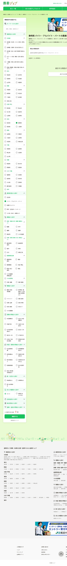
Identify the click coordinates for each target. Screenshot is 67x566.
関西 (5, 481)
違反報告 (43, 552)
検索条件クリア (15, 420)
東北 (5, 462)
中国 (5, 486)
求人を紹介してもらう (32, 9)
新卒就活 (52, 9)
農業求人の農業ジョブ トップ (9, 14)
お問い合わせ (44, 549)
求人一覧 (13, 9)
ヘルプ (18, 549)
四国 (5, 491)
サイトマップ (20, 552)
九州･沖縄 (7, 495)
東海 (20, 14)
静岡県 (24, 14)
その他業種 (57, 478)
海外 (5, 500)
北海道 (6, 455)
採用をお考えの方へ (45, 554)
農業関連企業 (57, 472)
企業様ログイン (20, 554)
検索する (15, 416)
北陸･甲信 (7, 472)
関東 (5, 467)
